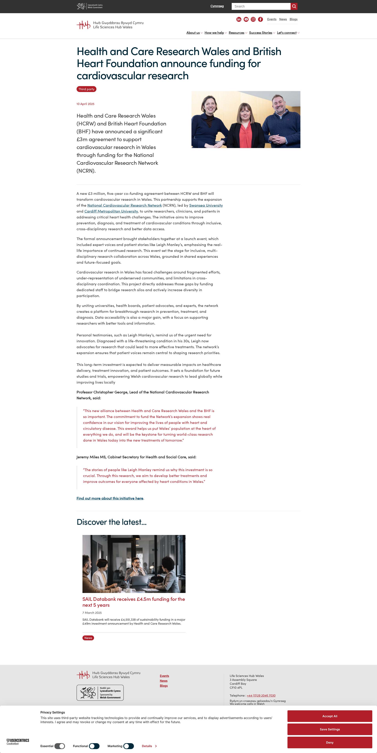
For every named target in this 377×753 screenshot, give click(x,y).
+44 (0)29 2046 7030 (261, 695)
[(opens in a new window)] (238, 19)
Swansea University (206, 205)
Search (294, 6)
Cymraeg (217, 6)
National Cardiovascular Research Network (124, 205)
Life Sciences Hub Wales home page (112, 21)
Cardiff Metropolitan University (111, 211)
